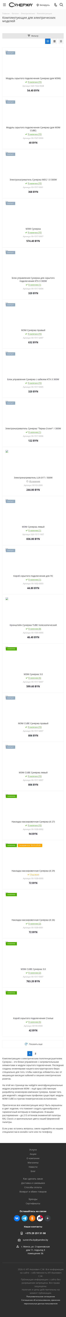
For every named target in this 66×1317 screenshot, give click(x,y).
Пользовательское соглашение (40, 1296)
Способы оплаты (33, 1187)
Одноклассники (32, 1218)
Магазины (33, 1162)
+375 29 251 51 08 (35, 1233)
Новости (33, 1166)
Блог (33, 1171)
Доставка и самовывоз (33, 1183)
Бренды (33, 1199)
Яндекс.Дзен (48, 1218)
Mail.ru (40, 1218)
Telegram (24, 1218)
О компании (33, 1158)
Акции (33, 1154)
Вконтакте (17, 1218)
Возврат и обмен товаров (33, 1191)
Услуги (33, 1149)
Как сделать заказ (33, 1178)
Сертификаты (33, 1203)
